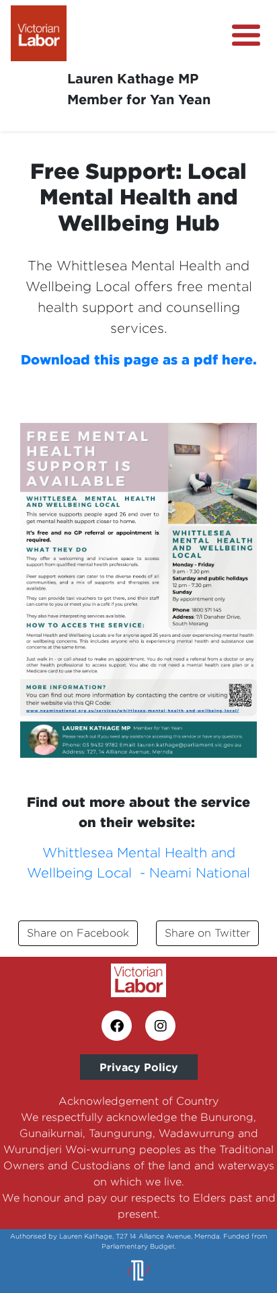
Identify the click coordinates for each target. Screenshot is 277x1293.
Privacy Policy (139, 1067)
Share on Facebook (78, 933)
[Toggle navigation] (246, 35)
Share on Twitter (207, 933)
